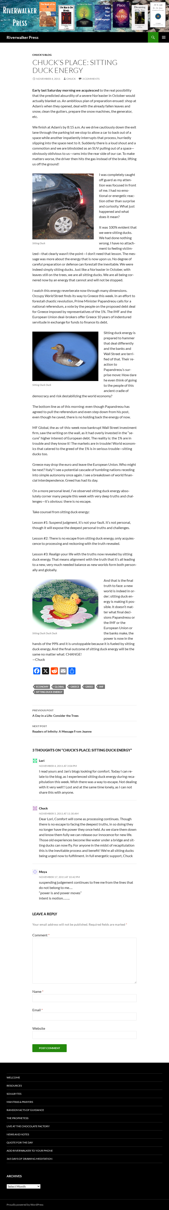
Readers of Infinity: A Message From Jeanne (62, 728)
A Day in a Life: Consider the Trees (55, 713)
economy (42, 686)
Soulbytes (14, 1093)
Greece (74, 686)
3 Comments (90, 78)
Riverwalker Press (23, 37)
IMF (101, 686)
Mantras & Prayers (20, 1101)
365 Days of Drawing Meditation (29, 1158)
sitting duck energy (49, 691)
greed (89, 686)
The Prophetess (17, 1118)
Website (38, 1028)
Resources (14, 1085)
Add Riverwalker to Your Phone (30, 1150)
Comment (41, 935)
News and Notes (18, 1134)
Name (37, 991)
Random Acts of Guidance (25, 1110)
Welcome (13, 1077)
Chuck (71, 78)
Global (59, 686)
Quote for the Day (20, 1142)
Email (37, 1010)
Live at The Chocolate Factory (28, 1126)
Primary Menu (163, 37)
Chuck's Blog (42, 54)
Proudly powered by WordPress (25, 1204)
